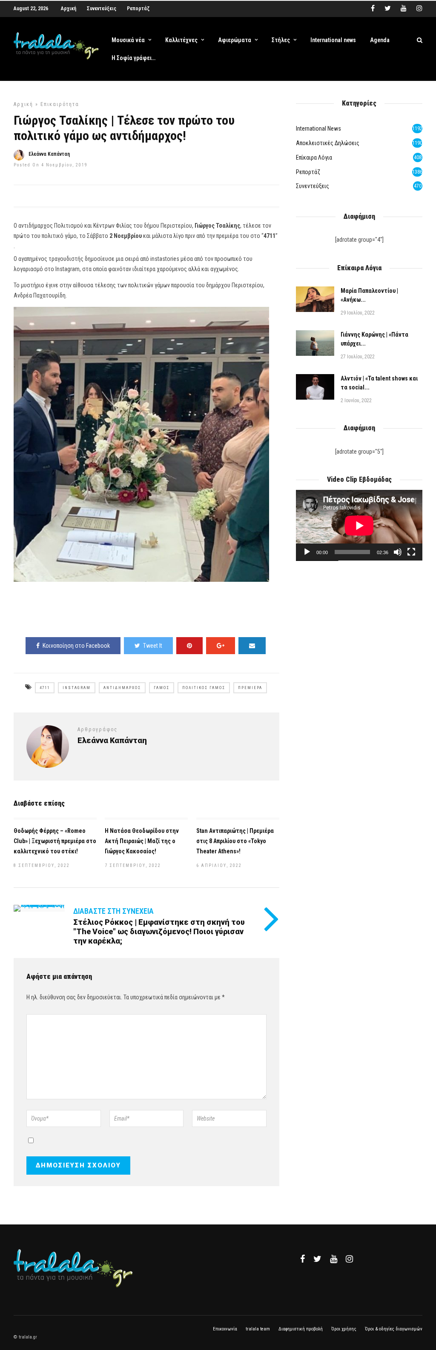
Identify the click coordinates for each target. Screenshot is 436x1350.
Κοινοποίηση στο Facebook (76, 645)
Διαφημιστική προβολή (300, 1329)
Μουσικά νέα (128, 40)
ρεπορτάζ (308, 172)
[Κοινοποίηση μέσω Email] (252, 645)
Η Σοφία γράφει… (133, 57)
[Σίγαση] (397, 552)
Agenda (380, 40)
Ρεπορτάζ (138, 8)
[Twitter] (317, 1259)
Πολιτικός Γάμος (203, 688)
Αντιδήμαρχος (122, 688)
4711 (45, 688)
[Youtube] (404, 8)
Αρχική (68, 8)
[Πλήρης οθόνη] (411, 552)
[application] (359, 525)
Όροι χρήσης (343, 1329)
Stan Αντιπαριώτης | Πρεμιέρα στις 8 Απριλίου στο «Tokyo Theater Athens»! (235, 841)
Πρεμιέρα (250, 688)
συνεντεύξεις (312, 186)
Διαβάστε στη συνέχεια (113, 911)
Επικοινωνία (225, 1329)
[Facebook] (302, 1259)
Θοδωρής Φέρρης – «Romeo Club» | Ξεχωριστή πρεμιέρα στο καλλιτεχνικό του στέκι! (55, 841)
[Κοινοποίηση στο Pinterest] (189, 645)
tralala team (258, 1329)
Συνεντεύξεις (101, 8)
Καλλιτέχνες (181, 40)
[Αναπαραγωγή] (307, 552)
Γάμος (161, 688)
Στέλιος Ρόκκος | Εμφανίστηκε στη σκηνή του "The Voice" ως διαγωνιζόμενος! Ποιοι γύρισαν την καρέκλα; (159, 931)
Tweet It (152, 645)
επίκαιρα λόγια (314, 157)
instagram (77, 688)
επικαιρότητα (59, 104)
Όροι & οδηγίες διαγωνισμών (393, 1329)
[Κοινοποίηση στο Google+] (220, 645)
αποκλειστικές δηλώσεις (327, 143)
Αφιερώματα (234, 40)
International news (333, 40)
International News (318, 128)
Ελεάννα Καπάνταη (49, 154)
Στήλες (281, 40)
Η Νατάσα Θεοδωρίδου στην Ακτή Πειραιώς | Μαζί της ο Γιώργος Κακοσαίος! (142, 841)
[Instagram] (419, 8)
